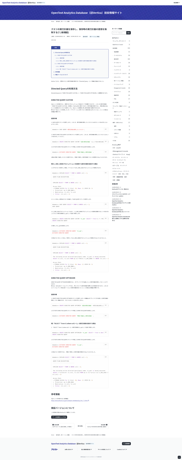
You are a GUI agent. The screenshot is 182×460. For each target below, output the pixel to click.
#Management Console (120, 151)
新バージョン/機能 (65, 21)
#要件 (125, 177)
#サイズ (114, 160)
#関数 (118, 180)
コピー (106, 129)
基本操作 (58, 21)
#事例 (119, 174)
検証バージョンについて (61, 74)
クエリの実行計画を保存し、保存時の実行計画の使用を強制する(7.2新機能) (88, 21)
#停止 (123, 174)
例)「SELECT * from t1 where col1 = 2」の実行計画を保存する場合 (77, 69)
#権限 (114, 177)
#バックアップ (123, 165)
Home (52, 21)
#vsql (128, 154)
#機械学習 (119, 177)
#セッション (115, 162)
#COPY (118, 148)
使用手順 (62, 58)
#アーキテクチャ (116, 157)
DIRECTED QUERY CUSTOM (64, 55)
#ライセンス (126, 171)
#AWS (114, 148)
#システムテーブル (121, 160)
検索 (128, 33)
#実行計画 (53, 40)
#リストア (115, 174)
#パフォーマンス (116, 168)
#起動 (114, 180)
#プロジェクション (117, 171)
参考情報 (57, 72)
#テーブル (116, 165)
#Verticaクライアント (119, 154)
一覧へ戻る (80, 426)
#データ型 (121, 162)
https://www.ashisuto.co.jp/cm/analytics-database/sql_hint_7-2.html (69, 400)
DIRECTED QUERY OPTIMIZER (65, 63)
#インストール (124, 157)
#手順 (127, 174)
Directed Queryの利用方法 (62, 52)
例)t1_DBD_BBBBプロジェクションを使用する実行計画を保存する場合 (78, 61)
